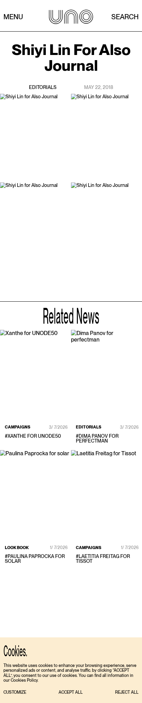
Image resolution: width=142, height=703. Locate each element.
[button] (14, 692)
